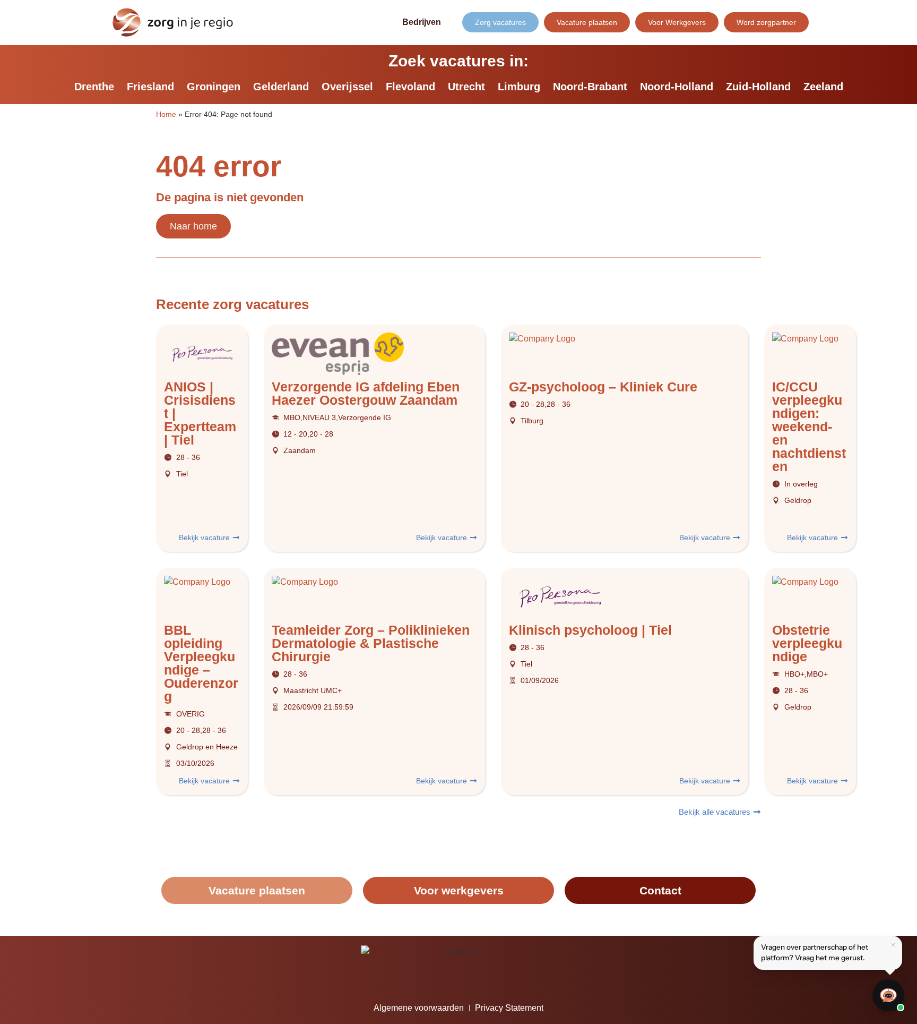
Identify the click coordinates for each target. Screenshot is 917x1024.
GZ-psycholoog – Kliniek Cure (603, 386)
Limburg (519, 86)
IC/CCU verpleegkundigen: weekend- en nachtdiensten (809, 426)
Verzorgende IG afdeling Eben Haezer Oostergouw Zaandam (366, 393)
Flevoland (410, 86)
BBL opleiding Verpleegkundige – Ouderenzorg (201, 663)
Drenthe (94, 86)
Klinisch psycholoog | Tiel (590, 629)
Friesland (150, 86)
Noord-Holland (676, 86)
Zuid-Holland (758, 86)
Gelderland (281, 86)
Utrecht (466, 86)
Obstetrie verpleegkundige (807, 643)
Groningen (213, 86)
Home (166, 114)
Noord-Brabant (590, 86)
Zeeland (823, 86)
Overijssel (347, 86)
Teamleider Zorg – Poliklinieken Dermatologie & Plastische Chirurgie (371, 643)
